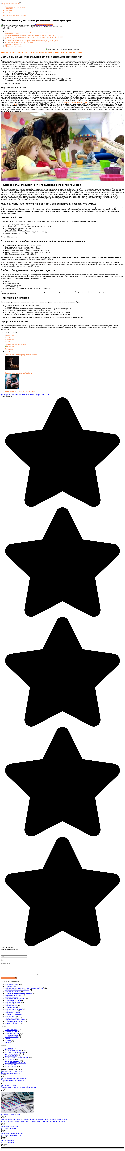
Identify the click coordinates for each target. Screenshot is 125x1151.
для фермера (9, 1059)
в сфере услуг (10, 986)
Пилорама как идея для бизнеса (12, 1080)
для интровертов (11, 1066)
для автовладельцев (12, 1061)
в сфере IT (8, 1004)
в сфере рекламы (11, 1011)
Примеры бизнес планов (44, 25)
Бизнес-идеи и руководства (15, 7)
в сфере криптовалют (12, 1013)
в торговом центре (11, 1035)
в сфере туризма (11, 1007)
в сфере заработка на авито (15, 1021)
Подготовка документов (13, 44)
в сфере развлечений (12, 991)
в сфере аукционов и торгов (15, 1020)
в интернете (9, 1038)
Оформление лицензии (13, 46)
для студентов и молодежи (14, 1052)
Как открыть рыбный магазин (11, 1135)
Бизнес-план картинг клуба (10, 1073)
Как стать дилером (7, 1142)
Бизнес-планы (10, 9)
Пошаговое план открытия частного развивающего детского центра (29, 35)
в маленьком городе (12, 1030)
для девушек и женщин (9, 395)
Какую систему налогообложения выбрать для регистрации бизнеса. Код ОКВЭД (34, 37)
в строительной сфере (13, 1000)
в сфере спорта (10, 1016)
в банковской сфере (12, 1023)
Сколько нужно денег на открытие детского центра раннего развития (30, 32)
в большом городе (11, 1031)
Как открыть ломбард (8, 1128)
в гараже (8, 1040)
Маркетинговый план (12, 33)
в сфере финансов (11, 997)
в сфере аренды (11, 1005)
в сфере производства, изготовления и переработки (24, 988)
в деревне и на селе (12, 1033)
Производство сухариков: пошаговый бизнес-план (19, 1087)
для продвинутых (11, 1064)
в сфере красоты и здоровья (15, 998)
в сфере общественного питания (17, 990)
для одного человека (12, 1054)
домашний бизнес (11, 1037)
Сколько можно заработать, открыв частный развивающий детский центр (31, 41)
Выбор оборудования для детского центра (20, 42)
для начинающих (11, 1056)
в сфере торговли (11, 984)
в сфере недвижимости (13, 1009)
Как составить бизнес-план (10, 1114)
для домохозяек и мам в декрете (30, 395)
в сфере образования (13, 1002)
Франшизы (8, 10)
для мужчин (46, 395)
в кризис (8, 1042)
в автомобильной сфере (13, 995)
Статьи (7, 12)
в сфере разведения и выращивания (18, 993)
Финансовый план (11, 39)
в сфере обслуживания (13, 1014)
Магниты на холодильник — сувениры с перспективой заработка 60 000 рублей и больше (33, 1121)
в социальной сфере (12, 1018)
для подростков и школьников (15, 1063)
